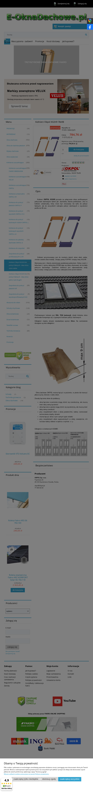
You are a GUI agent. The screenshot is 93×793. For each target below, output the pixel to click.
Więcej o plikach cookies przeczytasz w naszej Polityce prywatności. (26, 774)
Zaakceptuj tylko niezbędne (26, 779)
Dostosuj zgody (49, 779)
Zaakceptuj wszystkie (69, 779)
